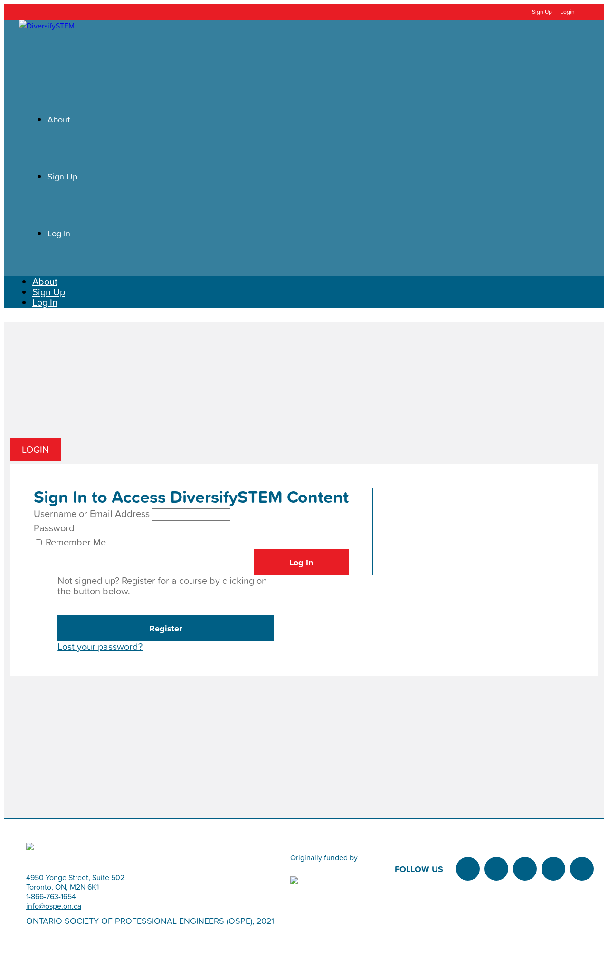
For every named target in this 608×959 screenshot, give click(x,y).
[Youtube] (582, 869)
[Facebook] (496, 869)
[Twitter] (468, 869)
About (44, 281)
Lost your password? (99, 646)
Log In (44, 302)
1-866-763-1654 (51, 896)
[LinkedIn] (553, 869)
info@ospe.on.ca (53, 906)
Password (54, 528)
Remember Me (76, 542)
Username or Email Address (92, 514)
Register (165, 628)
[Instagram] (525, 869)
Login (567, 12)
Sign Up (542, 12)
